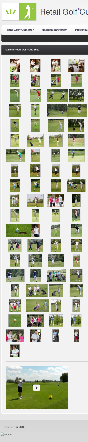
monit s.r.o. (10, 427)
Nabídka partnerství (54, 29)
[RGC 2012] (15, 60)
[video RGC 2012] (36, 388)
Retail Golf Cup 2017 (20, 29)
